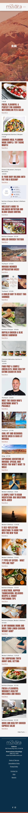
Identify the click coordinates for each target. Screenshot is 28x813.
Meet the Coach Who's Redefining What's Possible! (12, 403)
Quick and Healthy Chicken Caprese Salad (14, 724)
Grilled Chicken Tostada (13, 239)
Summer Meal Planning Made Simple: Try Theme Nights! (13, 142)
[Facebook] (13, 807)
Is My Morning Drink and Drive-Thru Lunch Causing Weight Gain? (13, 628)
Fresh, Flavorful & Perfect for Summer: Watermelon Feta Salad (13, 107)
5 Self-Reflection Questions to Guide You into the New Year (12, 530)
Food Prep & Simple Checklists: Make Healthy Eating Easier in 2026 (13, 369)
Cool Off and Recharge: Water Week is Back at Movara (12, 436)
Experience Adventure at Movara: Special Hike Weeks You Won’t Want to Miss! (13, 463)
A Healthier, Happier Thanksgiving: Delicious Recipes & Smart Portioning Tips (12, 594)
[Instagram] (15, 807)
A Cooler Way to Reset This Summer (14, 296)
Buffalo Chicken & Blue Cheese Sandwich (12, 334)
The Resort (5, 264)
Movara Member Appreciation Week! (10, 268)
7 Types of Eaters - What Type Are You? (13, 562)
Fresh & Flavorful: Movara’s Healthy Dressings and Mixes (11, 691)
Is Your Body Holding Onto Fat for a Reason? (13, 178)
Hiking (3, 456)
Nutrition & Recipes (17, 134)
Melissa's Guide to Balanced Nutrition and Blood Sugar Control (12, 209)
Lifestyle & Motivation (8, 359)
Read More (5, 112)
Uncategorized (6, 134)
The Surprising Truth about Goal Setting (11, 660)
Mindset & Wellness (19, 201)
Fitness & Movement (8, 169)
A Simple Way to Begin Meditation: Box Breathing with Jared (14, 497)
